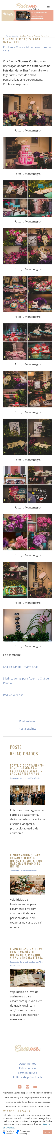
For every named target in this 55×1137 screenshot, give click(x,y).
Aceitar (47, 1132)
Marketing (23, 1133)
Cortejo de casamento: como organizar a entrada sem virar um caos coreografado (27, 769)
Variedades (24, 778)
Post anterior (27, 721)
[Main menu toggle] (48, 6)
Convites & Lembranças (29, 962)
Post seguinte (27, 728)
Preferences (25, 1131)
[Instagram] (20, 1087)
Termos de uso (27, 1073)
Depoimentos (27, 1063)
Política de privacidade (27, 1077)
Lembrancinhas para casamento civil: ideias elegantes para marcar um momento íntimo (26, 860)
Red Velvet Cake (13, 695)
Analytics (9, 1133)
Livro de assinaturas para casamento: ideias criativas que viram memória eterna (26, 953)
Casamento (14, 778)
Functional (10, 1131)
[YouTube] (35, 1087)
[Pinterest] (27, 1087)
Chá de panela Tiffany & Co (20, 667)
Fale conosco (27, 1068)
